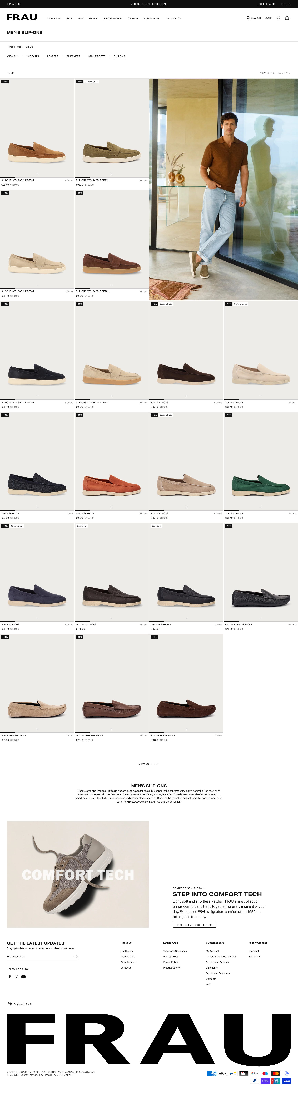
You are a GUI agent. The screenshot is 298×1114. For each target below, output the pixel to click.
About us (126, 942)
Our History (127, 951)
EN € (28, 1004)
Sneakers (73, 56)
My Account (212, 951)
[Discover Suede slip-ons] (186, 350)
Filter (10, 73)
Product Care (128, 956)
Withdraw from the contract (221, 956)
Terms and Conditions (175, 951)
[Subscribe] (76, 957)
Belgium (18, 1004)
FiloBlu (69, 1075)
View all (12, 56)
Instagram (254, 956)
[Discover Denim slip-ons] (37, 461)
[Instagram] (16, 976)
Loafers (52, 56)
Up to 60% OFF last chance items (149, 4)
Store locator (266, 4)
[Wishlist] (279, 18)
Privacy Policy (170, 956)
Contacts (126, 968)
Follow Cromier (258, 942)
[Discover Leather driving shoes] (112, 683)
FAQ (208, 984)
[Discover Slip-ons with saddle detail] (37, 128)
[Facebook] (9, 976)
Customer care (215, 942)
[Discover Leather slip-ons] (112, 572)
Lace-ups (33, 56)
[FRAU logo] (22, 17)
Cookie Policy (170, 962)
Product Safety (171, 968)
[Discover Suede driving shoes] (37, 683)
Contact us (13, 4)
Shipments (212, 968)
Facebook (254, 951)
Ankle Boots (97, 56)
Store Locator (128, 962)
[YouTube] (23, 976)
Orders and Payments (218, 973)
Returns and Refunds (217, 962)
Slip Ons (119, 56)
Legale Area (170, 942)
